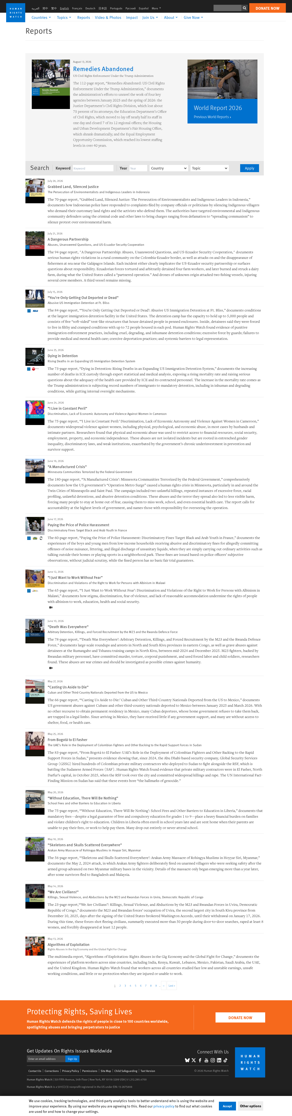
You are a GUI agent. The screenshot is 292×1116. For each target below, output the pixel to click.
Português (116, 8)
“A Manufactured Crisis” (67, 466)
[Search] (244, 8)
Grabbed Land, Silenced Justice (73, 186)
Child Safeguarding (125, 1071)
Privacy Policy (70, 1071)
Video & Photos (108, 17)
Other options (250, 1105)
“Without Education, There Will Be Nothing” (83, 797)
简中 (45, 8)
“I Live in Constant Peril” (67, 408)
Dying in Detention (63, 355)
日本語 (103, 8)
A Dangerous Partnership (68, 239)
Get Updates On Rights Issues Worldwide (69, 1050)
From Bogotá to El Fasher (67, 739)
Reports (83, 17)
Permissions (89, 1071)
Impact (132, 17)
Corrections (52, 1071)
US (81, 485)
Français (77, 8)
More (157, 8)
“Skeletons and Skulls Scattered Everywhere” (85, 844)
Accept (227, 1106)
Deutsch (90, 8)
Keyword (63, 168)
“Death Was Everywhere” (68, 626)
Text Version (148, 1071)
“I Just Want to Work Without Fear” (75, 577)
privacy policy (163, 1105)
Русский (131, 8)
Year (123, 168)
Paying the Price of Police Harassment (78, 524)
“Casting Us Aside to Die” (68, 686)
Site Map (106, 1071)
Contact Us (34, 1071)
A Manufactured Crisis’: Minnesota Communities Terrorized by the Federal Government (152, 479)
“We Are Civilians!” (63, 891)
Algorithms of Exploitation (69, 944)
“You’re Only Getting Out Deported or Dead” (83, 297)
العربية (35, 8)
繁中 (54, 8)
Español (144, 8)
